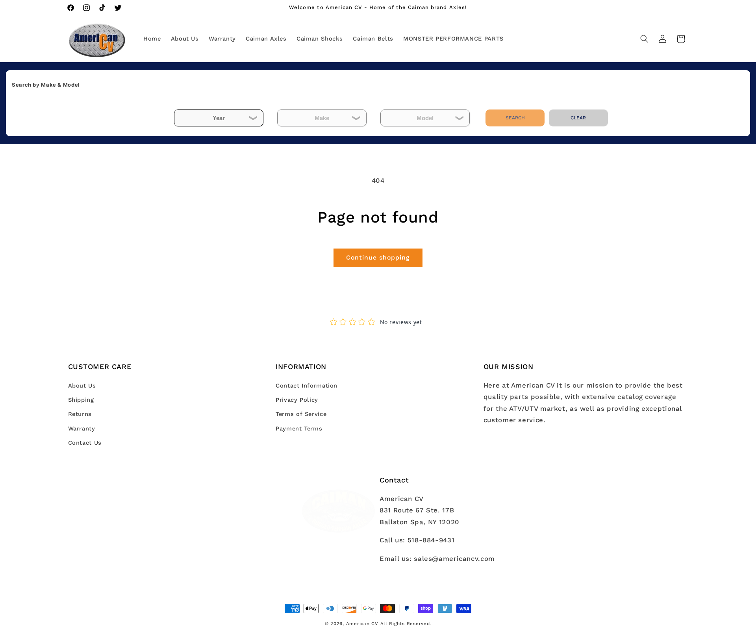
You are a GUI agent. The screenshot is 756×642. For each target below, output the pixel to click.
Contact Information (306, 385)
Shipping (81, 399)
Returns (80, 414)
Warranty (81, 428)
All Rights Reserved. (406, 623)
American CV (362, 623)
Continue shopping (378, 257)
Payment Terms (299, 428)
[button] (644, 39)
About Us (82, 385)
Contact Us (85, 442)
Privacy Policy (297, 399)
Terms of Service (301, 414)
